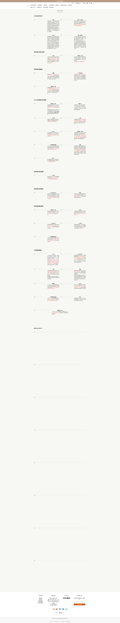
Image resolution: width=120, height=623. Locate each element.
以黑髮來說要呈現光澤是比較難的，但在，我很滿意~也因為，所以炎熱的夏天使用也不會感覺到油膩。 (53, 273)
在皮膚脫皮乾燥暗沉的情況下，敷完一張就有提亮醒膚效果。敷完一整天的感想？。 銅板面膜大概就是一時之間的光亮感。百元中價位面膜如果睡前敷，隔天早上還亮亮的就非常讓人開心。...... (53, 109)
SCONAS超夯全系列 (38, 16)
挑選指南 (57, 5)
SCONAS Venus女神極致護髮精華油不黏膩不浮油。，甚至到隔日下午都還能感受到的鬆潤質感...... (60, 312)
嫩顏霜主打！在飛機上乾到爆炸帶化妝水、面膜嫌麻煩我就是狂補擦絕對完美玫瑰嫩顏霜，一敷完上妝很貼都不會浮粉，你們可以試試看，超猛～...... (53, 76)
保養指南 (70, 5)
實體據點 (40, 598)
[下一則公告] (86, 1)
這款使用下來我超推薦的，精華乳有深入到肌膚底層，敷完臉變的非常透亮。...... (53, 120)
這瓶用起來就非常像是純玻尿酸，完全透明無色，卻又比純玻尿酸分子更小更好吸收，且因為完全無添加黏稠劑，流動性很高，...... (53, 196)
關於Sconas (33, 7)
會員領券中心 (39, 7)
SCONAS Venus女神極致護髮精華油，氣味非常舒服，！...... (53, 299)
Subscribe (79, 604)
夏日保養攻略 (33, 5)
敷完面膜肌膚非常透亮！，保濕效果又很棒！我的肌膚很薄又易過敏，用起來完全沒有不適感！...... (80, 121)
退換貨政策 (40, 600)
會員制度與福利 (63, 5)
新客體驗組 (40, 5)
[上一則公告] (33, 1)
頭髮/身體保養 (51, 5)
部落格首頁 (51, 7)
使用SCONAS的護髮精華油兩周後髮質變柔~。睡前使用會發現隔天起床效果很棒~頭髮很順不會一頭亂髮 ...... (80, 287)
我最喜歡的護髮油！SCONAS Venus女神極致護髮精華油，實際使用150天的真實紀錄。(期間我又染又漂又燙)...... (80, 299)
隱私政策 (40, 599)
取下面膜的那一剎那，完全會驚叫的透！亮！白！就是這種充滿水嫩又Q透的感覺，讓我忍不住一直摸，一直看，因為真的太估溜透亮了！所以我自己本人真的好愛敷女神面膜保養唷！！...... (80, 107)
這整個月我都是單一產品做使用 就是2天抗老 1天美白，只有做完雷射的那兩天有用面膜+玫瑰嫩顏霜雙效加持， (80, 23)
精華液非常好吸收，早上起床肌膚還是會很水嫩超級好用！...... (53, 177)
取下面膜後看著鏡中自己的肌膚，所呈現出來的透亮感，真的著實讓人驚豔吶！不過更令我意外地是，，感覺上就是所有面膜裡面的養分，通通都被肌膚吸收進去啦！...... (80, 136)
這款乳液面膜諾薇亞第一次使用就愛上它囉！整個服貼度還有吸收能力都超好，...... (53, 160)
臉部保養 (45, 5)
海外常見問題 (45, 7)
